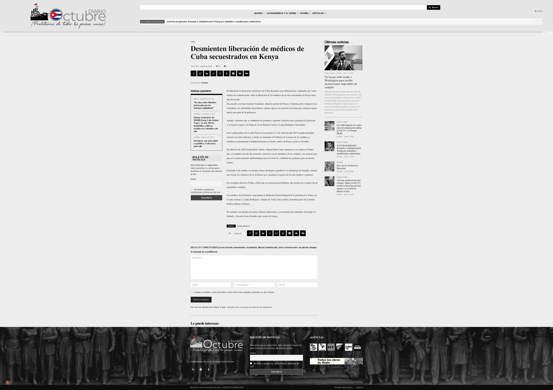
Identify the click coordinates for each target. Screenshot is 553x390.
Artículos (197, 137)
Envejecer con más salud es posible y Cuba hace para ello (206, 143)
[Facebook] (193, 73)
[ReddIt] (213, 73)
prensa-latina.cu (243, 226)
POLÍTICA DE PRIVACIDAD (233, 387)
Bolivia (196, 99)
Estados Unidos (330, 73)
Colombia (197, 114)
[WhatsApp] (200, 73)
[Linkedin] (207, 73)
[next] (540, 21)
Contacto (359, 387)
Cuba (193, 42)
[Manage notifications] (7, 382)
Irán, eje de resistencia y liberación (183, 21)
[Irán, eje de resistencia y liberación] (329, 166)
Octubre (205, 83)
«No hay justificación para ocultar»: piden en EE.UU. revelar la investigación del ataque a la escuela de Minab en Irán (222, 21)
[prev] (536, 21)
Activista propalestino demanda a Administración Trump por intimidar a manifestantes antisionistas (349, 149)
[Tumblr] (227, 73)
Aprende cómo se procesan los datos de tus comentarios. (250, 307)
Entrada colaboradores (344, 387)
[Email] (220, 73)
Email (193, 179)
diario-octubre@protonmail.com (218, 361)
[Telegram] (233, 73)
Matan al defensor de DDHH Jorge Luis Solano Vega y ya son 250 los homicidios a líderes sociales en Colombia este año (206, 124)
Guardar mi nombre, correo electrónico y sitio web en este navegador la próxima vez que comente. (234, 292)
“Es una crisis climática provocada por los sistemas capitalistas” (205, 105)
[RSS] (193, 369)
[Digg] (246, 73)
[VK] (240, 73)
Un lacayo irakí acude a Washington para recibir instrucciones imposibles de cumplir (341, 82)
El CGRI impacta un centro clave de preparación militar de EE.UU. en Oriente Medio (349, 129)
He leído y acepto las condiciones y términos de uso (205, 191)
